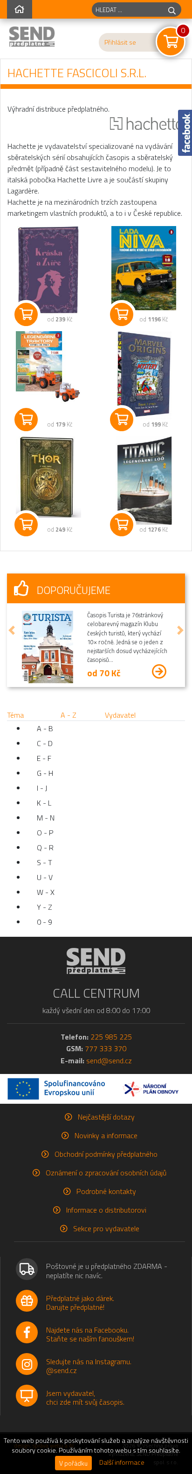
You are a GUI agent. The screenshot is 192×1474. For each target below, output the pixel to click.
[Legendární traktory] (48, 367)
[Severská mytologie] (48, 477)
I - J (42, 788)
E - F (44, 758)
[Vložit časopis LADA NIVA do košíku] (122, 314)
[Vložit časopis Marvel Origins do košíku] (122, 419)
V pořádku (73, 1463)
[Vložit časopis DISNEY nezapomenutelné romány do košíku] (26, 314)
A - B (45, 728)
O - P (45, 832)
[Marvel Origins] (144, 375)
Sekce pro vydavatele (106, 1228)
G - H (45, 773)
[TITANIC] (144, 480)
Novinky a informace (106, 1135)
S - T (44, 862)
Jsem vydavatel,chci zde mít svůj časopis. (85, 1397)
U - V (45, 877)
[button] (11, 630)
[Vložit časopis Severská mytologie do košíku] (26, 525)
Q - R (45, 847)
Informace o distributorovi (106, 1209)
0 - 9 (44, 921)
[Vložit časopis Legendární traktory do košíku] (26, 419)
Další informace (121, 1462)
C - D (45, 743)
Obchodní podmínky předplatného (106, 1154)
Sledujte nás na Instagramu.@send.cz (88, 1366)
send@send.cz (109, 1060)
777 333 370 (105, 1048)
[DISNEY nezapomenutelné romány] (48, 270)
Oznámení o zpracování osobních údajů (106, 1172)
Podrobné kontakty (106, 1191)
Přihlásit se (120, 42)
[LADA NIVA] (144, 268)
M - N (46, 817)
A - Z (68, 714)
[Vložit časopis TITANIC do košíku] (122, 525)
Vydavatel (120, 714)
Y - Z (44, 907)
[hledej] (172, 9)
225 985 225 (111, 1036)
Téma (15, 714)
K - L (44, 802)
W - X (46, 892)
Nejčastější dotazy (106, 1116)
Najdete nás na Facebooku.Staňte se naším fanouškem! (90, 1334)
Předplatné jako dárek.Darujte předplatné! (80, 1303)
